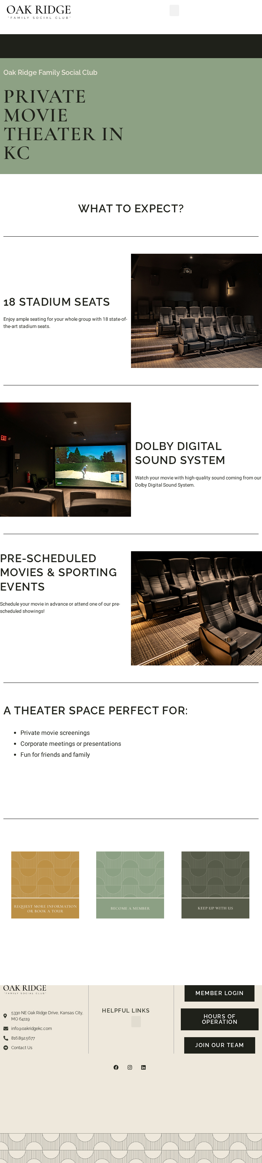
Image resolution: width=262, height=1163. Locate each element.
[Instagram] (130, 1067)
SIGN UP (215, 899)
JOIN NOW (130, 896)
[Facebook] (116, 1067)
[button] (174, 10)
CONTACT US (45, 896)
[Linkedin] (144, 1067)
